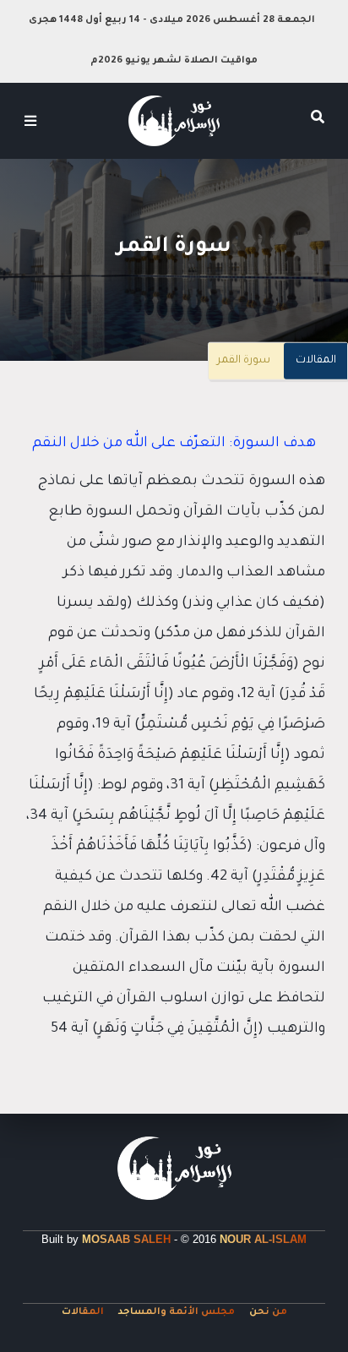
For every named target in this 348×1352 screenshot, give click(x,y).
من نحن (268, 1312)
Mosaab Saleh (126, 1240)
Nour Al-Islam (263, 1240)
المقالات (316, 361)
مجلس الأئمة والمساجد (176, 1312)
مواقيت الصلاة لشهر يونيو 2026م (174, 61)
